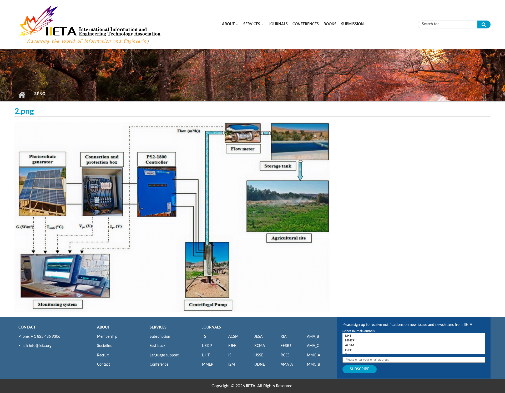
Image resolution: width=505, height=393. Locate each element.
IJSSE (258, 355)
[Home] (90, 24)
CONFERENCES (305, 24)
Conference (159, 364)
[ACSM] (413, 345)
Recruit (103, 355)
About (228, 24)
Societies (104, 346)
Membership (107, 337)
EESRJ (286, 346)
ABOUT (103, 327)
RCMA (259, 346)
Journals (278, 24)
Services (251, 24)
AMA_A (287, 364)
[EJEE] (413, 349)
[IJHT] (413, 335)
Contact (103, 364)
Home (21, 94)
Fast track (157, 346)
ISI (230, 355)
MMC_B (313, 364)
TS (204, 337)
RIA (283, 337)
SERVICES (158, 327)
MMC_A (313, 355)
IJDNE (259, 364)
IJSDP (207, 346)
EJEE (232, 346)
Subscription (160, 337)
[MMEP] (413, 340)
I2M (231, 364)
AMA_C (313, 346)
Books (330, 24)
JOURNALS (211, 327)
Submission (352, 24)
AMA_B (313, 337)
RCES (285, 355)
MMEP (207, 364)
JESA (258, 337)
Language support (164, 355)
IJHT (206, 355)
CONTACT (27, 327)
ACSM (233, 337)
